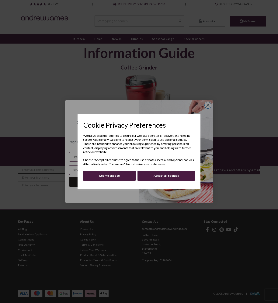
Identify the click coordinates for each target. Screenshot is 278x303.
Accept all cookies (166, 175)
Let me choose (109, 175)
